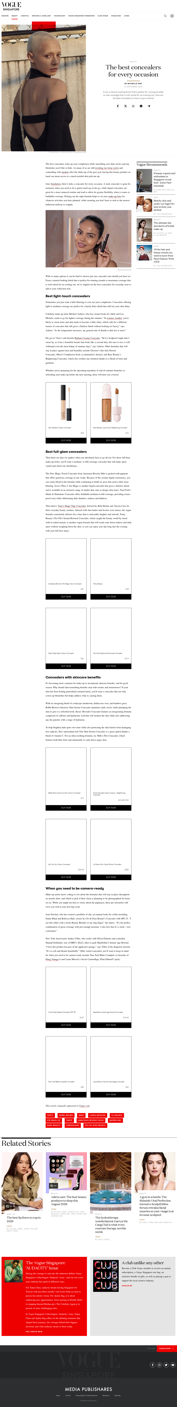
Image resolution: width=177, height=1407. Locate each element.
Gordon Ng (57, 1216)
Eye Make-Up (53, 1120)
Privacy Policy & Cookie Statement (86, 1395)
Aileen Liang (16, 1229)
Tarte (69, 1120)
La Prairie (116, 1115)
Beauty (133, 62)
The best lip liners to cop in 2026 (24, 1219)
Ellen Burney (160, 235)
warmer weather (114, 317)
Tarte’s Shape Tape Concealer (72, 505)
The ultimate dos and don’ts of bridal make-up (164, 226)
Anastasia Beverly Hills (91, 1120)
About (58, 1395)
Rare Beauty (53, 1125)
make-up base (115, 196)
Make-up (11, 1214)
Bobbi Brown (66, 1115)
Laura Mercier (97, 1115)
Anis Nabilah (165, 1222)
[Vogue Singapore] (11, 6)
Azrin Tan (28, 1229)
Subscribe (127, 1286)
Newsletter (106, 1395)
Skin (156, 197)
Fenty (50, 1115)
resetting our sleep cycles (107, 167)
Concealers (72, 1125)
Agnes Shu (73, 1212)
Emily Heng (12, 1231)
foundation (56, 183)
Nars (81, 1115)
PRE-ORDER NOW (34, 1332)
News (156, 246)
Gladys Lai (162, 233)
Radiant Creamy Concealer (87, 337)
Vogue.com (84, 1105)
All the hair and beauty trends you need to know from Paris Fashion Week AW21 (164, 255)
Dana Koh (161, 190)
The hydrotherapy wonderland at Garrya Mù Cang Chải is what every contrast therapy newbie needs (111, 1224)
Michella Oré (135, 84)
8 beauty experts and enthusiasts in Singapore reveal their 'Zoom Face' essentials (164, 179)
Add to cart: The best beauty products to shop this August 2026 (69, 1200)
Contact (68, 1395)
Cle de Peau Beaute (95, 1125)
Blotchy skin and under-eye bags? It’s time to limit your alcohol (164, 205)
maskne (65, 171)
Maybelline (115, 1120)
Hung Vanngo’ (52, 959)
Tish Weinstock (164, 214)
